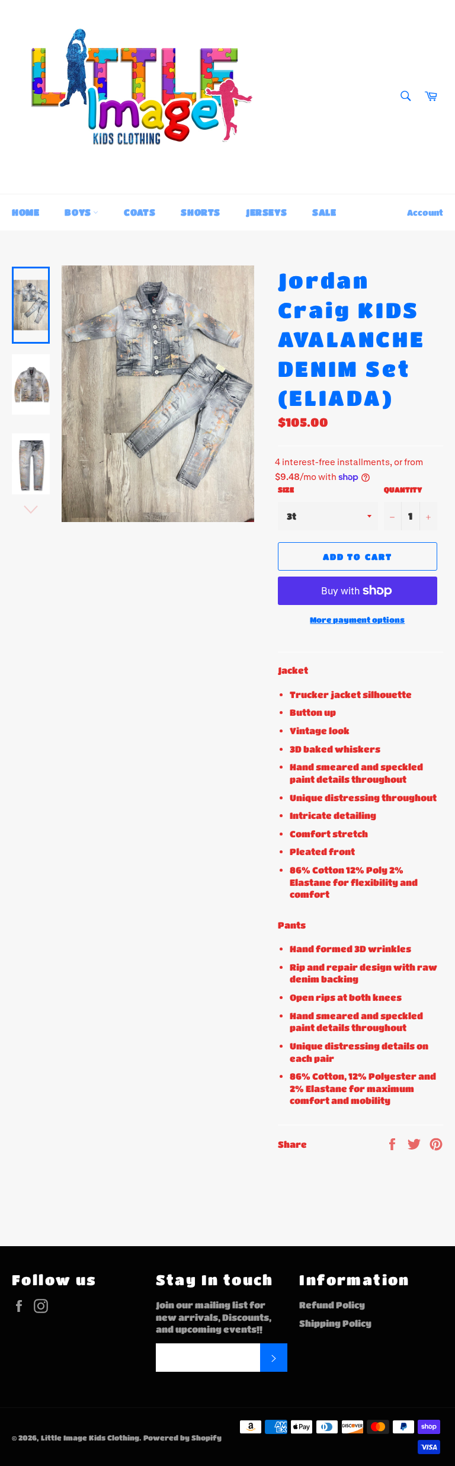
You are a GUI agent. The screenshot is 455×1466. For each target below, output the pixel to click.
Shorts (200, 212)
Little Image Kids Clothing (90, 1437)
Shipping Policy (335, 1323)
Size (286, 489)
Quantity (403, 489)
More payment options (357, 619)
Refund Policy (332, 1304)
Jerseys (266, 212)
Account (425, 212)
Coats (139, 212)
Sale (324, 212)
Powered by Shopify (182, 1437)
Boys (79, 212)
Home (25, 212)
